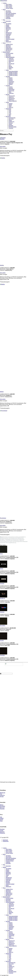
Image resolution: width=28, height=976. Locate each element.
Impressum (5, 839)
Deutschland (11, 89)
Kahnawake (11, 90)
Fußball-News (9, 48)
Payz (10, 64)
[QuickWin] (3, 654)
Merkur (1, 804)
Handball (8, 37)
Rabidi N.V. (11, 99)
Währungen (8, 108)
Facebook (2, 829)
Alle (1, 817)
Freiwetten (8, 18)
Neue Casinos (9, 7)
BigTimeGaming (12, 126)
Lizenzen (8, 85)
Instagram (2, 831)
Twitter (1, 830)
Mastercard (11, 61)
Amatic (10, 124)
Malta (10, 92)
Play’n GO (11, 119)
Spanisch (11, 80)
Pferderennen (9, 32)
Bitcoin (10, 66)
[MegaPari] (3, 137)
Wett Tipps (8, 55)
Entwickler (8, 21)
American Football (10, 39)
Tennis (7, 30)
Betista (1, 568)
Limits (7, 70)
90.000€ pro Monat (13, 72)
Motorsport (8, 28)
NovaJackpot (3, 518)
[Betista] (3, 567)
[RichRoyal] (3, 597)
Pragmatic (2, 808)
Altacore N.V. (12, 95)
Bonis (4, 9)
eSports (7, 25)
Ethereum (11, 67)
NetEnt (10, 120)
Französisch (11, 81)
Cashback (8, 17)
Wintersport (8, 41)
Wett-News (8, 45)
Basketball (8, 27)
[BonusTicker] (3, 0)
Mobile (10, 104)
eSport (1, 819)
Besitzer (7, 94)
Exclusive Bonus (9, 16)
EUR (10, 110)
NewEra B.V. (12, 98)
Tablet (10, 106)
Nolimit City (11, 121)
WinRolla (2, 612)
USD (10, 111)
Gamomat (11, 128)
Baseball (8, 36)
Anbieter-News (9, 44)
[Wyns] (3, 552)
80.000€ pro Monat (13, 74)
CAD (10, 113)
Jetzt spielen (2, 146)
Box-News (8, 50)
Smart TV (11, 107)
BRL (10, 115)
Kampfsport (8, 34)
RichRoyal (2, 598)
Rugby (7, 40)
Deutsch (10, 77)
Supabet (2, 640)
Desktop (10, 103)
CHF (10, 112)
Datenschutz (5, 841)
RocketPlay (2, 625)
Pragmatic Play (12, 117)
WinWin (2, 265)
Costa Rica (11, 93)
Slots (4, 19)
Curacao (10, 86)
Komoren (11, 88)
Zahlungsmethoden (10, 57)
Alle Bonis (8, 10)
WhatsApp (2, 833)
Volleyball (8, 35)
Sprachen (8, 76)
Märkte (4, 22)
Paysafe (2, 796)
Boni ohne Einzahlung (11, 13)
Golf (7, 31)
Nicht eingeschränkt (13, 71)
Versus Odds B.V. (13, 101)
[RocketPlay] (3, 624)
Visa (10, 62)
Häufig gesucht (6, 52)
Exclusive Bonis (9, 53)
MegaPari (2, 139)
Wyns (1, 553)
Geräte (7, 102)
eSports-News (9, 49)
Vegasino (2, 583)
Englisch (11, 79)
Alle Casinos (9, 4)
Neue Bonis (8, 12)
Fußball (7, 26)
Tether (10, 68)
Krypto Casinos (9, 8)
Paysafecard (11, 63)
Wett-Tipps (8, 46)
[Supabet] (3, 639)
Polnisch (10, 84)
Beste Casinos (9, 5)
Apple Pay (11, 58)
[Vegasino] (3, 582)
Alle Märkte (8, 23)
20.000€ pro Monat (13, 75)
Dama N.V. (11, 97)
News (4, 43)
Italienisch (11, 83)
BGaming (11, 125)
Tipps (1, 820)
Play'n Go (2, 807)
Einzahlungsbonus (10, 14)
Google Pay (11, 59)
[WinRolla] (3, 610)
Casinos (4, 3)
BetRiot (2, 391)
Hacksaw (11, 122)
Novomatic (2, 806)
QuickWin (2, 655)
